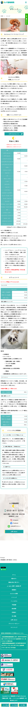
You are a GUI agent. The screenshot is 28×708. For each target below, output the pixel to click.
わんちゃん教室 (14, 593)
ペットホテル (14, 601)
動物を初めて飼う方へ (14, 582)
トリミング (14, 597)
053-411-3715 (15, 510)
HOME (2, 16)
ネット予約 (5, 705)
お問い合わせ (14, 531)
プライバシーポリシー (14, 623)
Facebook (15, 523)
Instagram (15, 520)
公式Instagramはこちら (14, 133)
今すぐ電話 (23, 705)
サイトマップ (14, 627)
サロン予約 (14, 705)
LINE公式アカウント (26, 19)
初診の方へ (14, 578)
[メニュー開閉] (26, 2)
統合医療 (14, 608)
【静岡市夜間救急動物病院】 (8, 643)
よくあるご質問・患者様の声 (14, 586)
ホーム (14, 574)
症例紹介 (14, 612)
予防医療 (14, 604)
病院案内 (14, 589)
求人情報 (14, 616)
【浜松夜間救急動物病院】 (8, 636)
